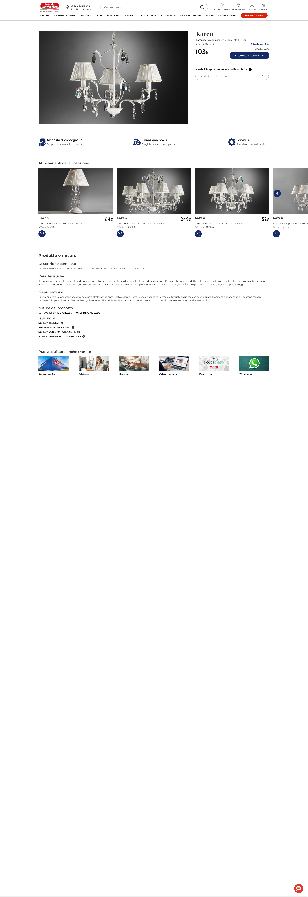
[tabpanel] (154, 300)
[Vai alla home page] (49, 7)
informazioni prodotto (54, 327)
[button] (113, 77)
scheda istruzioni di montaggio (59, 336)
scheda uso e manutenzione (57, 331)
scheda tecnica (48, 322)
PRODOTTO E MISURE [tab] (57, 255)
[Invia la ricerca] (202, 7)
